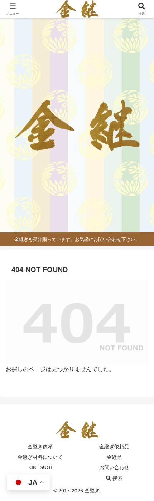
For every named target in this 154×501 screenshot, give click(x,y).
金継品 (114, 457)
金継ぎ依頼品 (114, 447)
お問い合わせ (114, 467)
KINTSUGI (40, 467)
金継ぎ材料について (40, 457)
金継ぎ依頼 (40, 447)
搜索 (116, 478)
